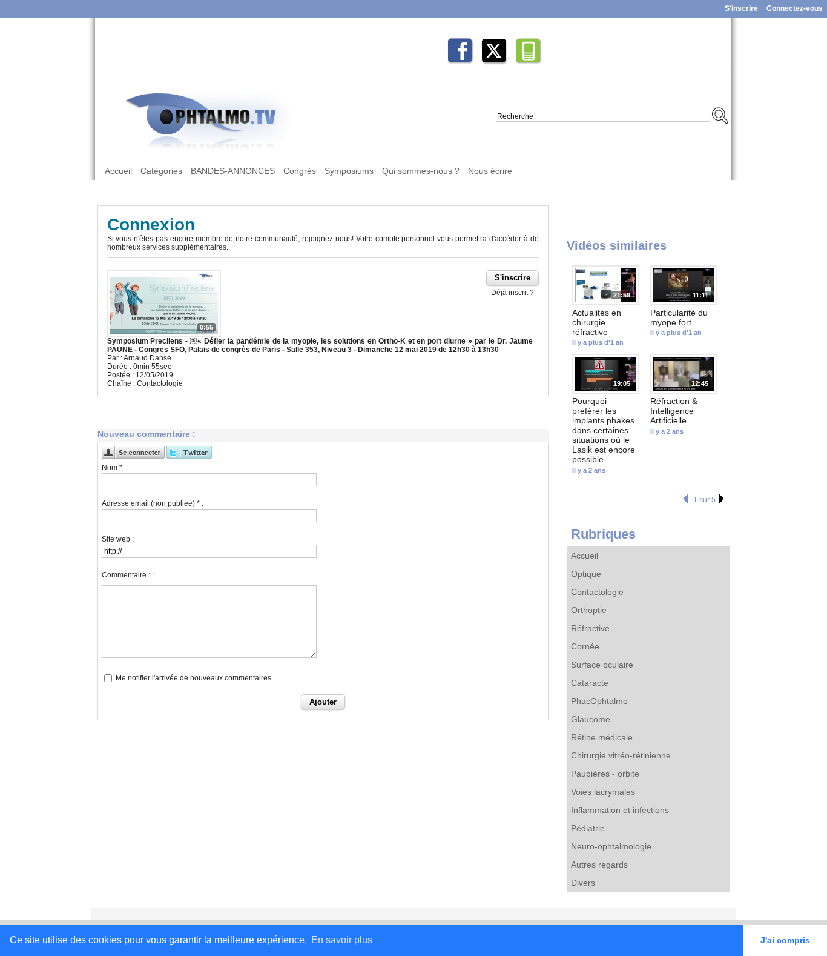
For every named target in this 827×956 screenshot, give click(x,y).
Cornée (585, 646)
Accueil (118, 171)
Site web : (118, 539)
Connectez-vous (794, 8)
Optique (586, 574)
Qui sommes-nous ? (421, 171)
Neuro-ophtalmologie (611, 846)
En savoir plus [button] (341, 940)
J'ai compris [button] (785, 940)
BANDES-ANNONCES (233, 171)
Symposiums (349, 171)
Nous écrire (490, 171)
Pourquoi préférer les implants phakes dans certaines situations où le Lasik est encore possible (603, 430)
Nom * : (114, 467)
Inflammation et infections (620, 810)
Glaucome (590, 719)
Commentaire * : (128, 575)
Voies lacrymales (603, 792)
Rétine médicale (602, 737)
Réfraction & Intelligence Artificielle (673, 410)
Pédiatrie (588, 828)
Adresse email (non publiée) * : (152, 503)
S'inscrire (741, 8)
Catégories (161, 171)
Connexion (151, 224)
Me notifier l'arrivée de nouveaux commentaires (193, 678)
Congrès (299, 171)
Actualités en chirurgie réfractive (596, 322)
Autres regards (599, 864)
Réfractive (590, 628)
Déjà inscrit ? (512, 292)
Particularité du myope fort (679, 317)
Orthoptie (589, 610)
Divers (583, 883)
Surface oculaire (602, 664)
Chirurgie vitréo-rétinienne (621, 755)
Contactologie (597, 592)
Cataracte (589, 683)
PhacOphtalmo (599, 701)
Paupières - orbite (605, 773)
